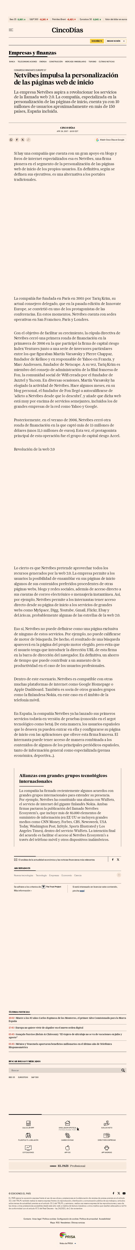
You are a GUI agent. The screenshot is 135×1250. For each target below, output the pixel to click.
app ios (67, 1152)
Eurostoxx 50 (86, 19)
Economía (67, 875)
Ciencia (77, 875)
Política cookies (49, 1219)
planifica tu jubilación (28, 1140)
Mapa (52, 1223)
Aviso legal (36, 1219)
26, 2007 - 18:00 (67, 131)
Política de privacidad (89, 1219)
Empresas (54, 875)
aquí (82, 890)
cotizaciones (28, 1152)
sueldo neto (106, 1128)
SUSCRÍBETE (97, 41)
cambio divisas (67, 1140)
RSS (58, 1223)
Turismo (92, 62)
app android (107, 1152)
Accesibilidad (104, 1219)
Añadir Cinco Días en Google (112, 140)
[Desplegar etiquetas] (119, 875)
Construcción (56, 62)
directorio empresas (107, 1140)
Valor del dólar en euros (116, 19)
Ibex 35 (13, 19)
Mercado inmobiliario (75, 62)
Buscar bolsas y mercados (24, 1061)
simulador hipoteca (67, 1128)
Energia (43, 62)
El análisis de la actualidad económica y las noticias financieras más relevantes (57, 859)
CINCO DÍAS (67, 127)
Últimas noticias (106, 62)
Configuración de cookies (68, 1219)
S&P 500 (34, 19)
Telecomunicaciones (27, 62)
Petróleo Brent (59, 19)
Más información (22, 890)
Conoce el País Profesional (67, 1165)
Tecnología (41, 875)
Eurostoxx (23, 1077)
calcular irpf (28, 1128)
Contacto (27, 1219)
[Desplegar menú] (11, 30)
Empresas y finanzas (32, 53)
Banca (12, 62)
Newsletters (65, 1223)
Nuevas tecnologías (23, 875)
